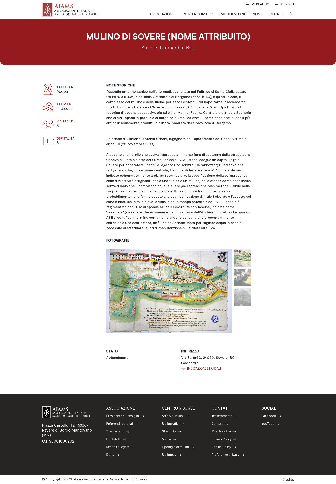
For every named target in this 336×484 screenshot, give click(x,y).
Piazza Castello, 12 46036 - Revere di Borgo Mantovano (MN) (67, 430)
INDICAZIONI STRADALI (204, 368)
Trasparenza (115, 432)
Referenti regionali (120, 424)
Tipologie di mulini (175, 447)
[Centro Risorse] (212, 13)
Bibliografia (170, 424)
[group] (169, 296)
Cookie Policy (221, 447)
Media (170, 440)
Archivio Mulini (173, 416)
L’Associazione (160, 14)
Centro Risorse (193, 14)
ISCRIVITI (287, 4)
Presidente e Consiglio (122, 416)
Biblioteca (170, 455)
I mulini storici (233, 14)
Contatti (275, 14)
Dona (115, 455)
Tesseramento (222, 416)
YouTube (270, 424)
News (257, 14)
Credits (288, 479)
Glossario (170, 432)
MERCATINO (260, 4)
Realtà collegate (118, 447)
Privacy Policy (221, 440)
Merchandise (221, 432)
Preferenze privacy (225, 455)
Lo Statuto (115, 440)
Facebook (270, 416)
